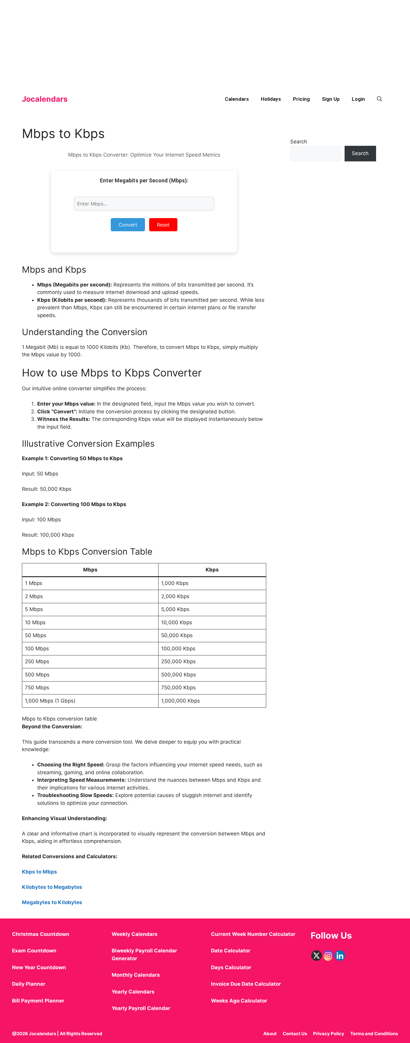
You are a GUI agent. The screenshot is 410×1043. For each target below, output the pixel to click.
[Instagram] (328, 955)
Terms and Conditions (374, 1033)
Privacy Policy (328, 1033)
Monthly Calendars (136, 975)
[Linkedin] (340, 955)
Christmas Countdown (40, 934)
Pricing (301, 99)
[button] (379, 99)
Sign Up (331, 99)
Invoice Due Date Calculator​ (246, 984)
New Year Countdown (39, 967)
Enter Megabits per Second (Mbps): (144, 180)
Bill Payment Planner (38, 1001)
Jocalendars (45, 98)
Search (298, 142)
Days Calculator (231, 967)
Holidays (271, 99)
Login (358, 99)
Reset (163, 225)
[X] (316, 955)
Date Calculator (230, 951)
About (270, 1033)
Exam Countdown (34, 951)
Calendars (237, 99)
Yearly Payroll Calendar (141, 1008)
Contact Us (295, 1033)
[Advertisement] (180, 42)
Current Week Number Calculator (253, 934)
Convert (128, 225)
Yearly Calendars (133, 992)
